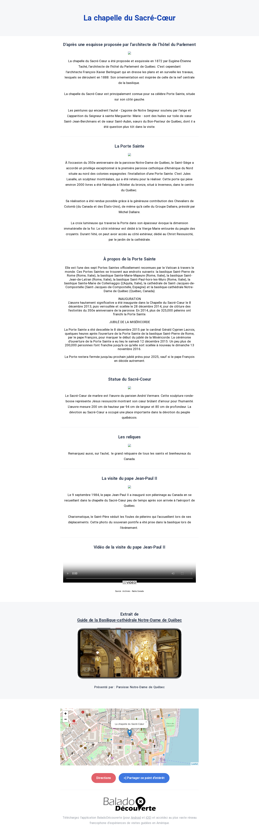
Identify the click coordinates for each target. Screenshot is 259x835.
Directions (103, 778)
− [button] (65, 719)
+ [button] (65, 713)
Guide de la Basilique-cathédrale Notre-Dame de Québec (129, 620)
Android (136, 817)
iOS (148, 817)
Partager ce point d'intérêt (146, 778)
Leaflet (195, 763)
